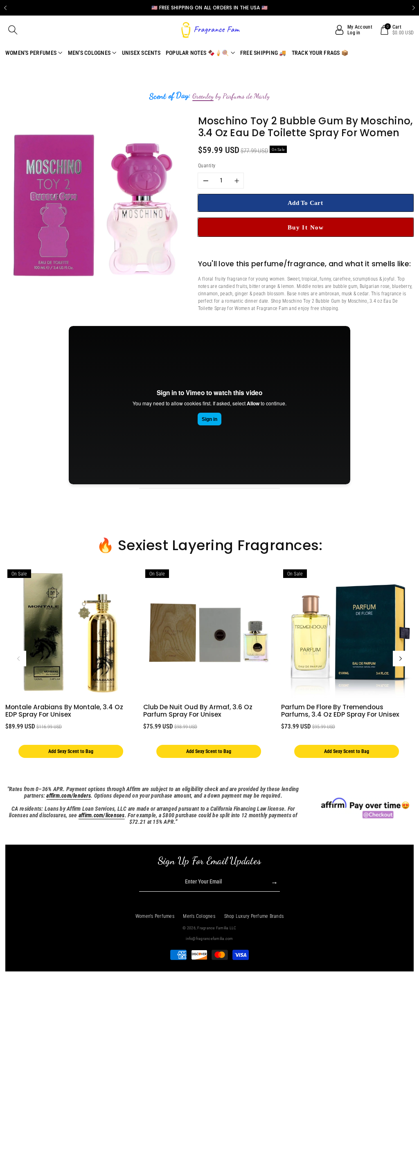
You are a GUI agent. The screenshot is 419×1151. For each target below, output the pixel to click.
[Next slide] (413, 8)
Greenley (203, 96)
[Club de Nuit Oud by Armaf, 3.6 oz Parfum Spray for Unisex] (208, 632)
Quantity (207, 166)
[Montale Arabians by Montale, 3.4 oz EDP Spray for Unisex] (70, 632)
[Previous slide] (5, 8)
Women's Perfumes (154, 916)
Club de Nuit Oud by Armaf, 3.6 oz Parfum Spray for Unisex (197, 711)
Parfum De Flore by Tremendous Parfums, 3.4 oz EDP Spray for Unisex (340, 711)
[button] (13, 30)
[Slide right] (400, 658)
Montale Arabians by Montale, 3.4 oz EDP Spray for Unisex (64, 711)
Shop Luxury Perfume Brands (254, 916)
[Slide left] (18, 658)
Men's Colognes (199, 916)
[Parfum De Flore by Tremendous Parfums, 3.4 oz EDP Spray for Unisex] (346, 632)
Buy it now (306, 227)
